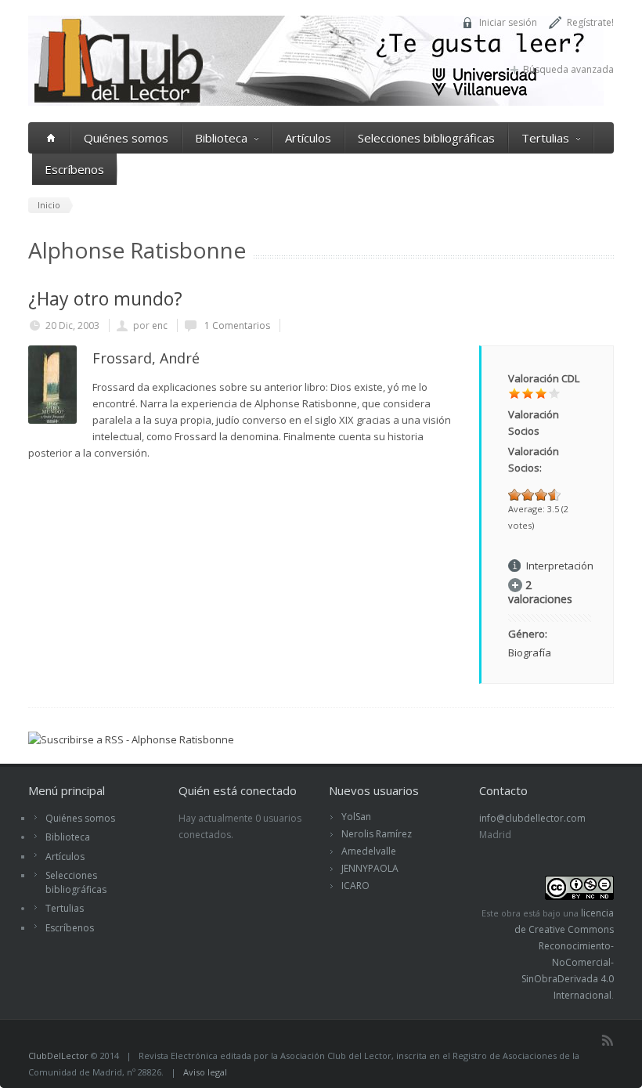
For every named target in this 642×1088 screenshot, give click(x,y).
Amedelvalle (368, 851)
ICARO (355, 885)
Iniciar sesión (508, 22)
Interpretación (559, 565)
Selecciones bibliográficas (426, 138)
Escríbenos (74, 169)
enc (160, 325)
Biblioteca (221, 138)
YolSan (356, 816)
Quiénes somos (126, 138)
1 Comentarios (236, 325)
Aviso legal (205, 1072)
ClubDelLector (58, 1055)
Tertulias (545, 138)
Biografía (529, 652)
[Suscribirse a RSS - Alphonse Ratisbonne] (131, 739)
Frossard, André (146, 358)
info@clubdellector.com (532, 818)
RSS (607, 1040)
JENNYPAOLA (370, 868)
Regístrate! (590, 22)
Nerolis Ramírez (376, 833)
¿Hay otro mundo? (105, 298)
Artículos (308, 138)
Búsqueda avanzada (568, 69)
